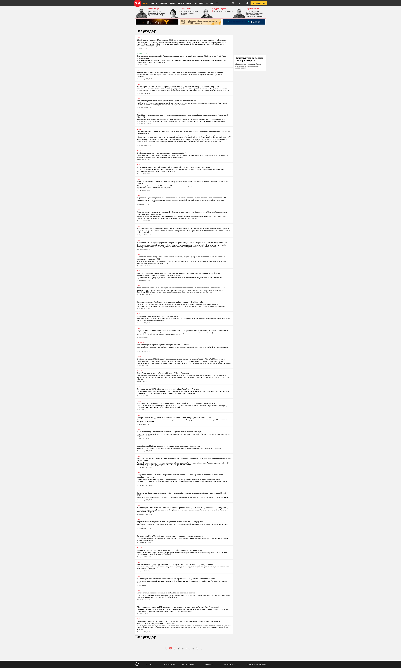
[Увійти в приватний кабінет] (247, 3)
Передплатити (259, 3)
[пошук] (233, 3)
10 (201, 648)
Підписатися (240, 68)
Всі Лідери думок (188, 664)
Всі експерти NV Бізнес (230, 664)
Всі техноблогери (208, 664)
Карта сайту (150, 664)
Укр (239, 3)
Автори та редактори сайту (256, 664)
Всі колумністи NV (168, 664)
